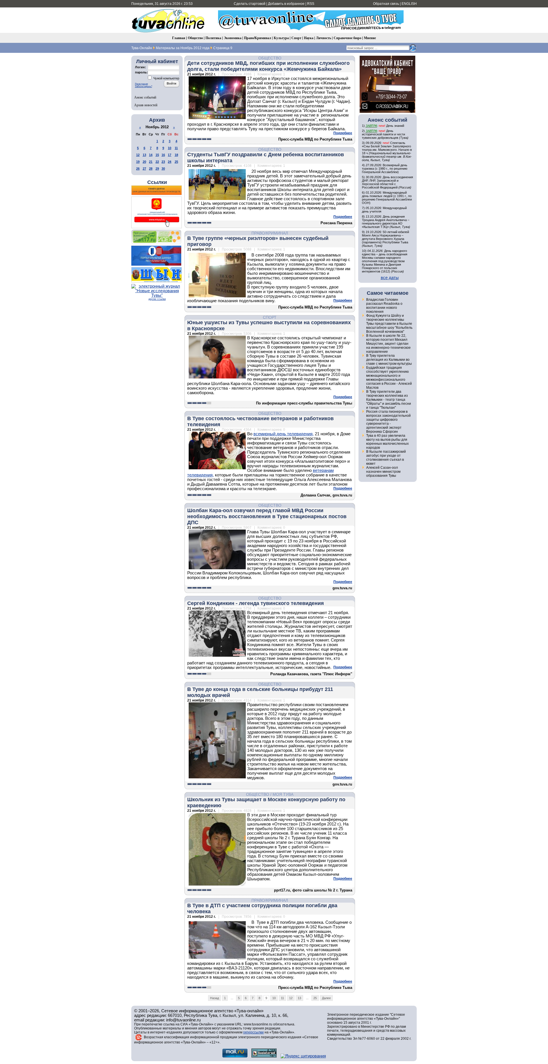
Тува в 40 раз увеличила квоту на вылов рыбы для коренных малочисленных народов (387, 442)
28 (150, 168)
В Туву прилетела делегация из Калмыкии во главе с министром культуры (389, 360)
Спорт (296, 37)
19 (138, 161)
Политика (213, 37)
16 (163, 155)
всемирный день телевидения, (283, 434)
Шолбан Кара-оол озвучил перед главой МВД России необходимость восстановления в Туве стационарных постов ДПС (266, 516)
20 (144, 161)
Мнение (370, 37)
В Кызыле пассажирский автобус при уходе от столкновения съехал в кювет (386, 458)
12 (138, 155)
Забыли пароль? (143, 86)
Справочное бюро (347, 37)
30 (163, 168)
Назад (214, 998)
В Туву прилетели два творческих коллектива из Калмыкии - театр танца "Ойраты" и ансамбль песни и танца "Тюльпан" (388, 400)
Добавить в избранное (286, 4)
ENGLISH (409, 4)
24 (169, 161)
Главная (178, 37)
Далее (326, 998)
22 (157, 161)
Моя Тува (283, 794)
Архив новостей (145, 105)
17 (169, 155)
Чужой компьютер (165, 78)
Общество (195, 37)
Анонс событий (145, 97)
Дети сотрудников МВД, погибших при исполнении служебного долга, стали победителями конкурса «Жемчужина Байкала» (268, 66)
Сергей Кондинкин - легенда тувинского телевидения (255, 603)
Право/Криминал (257, 37)
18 (176, 155)
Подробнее (342, 133)
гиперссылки (253, 1032)
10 (169, 148)
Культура (281, 37)
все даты (390, 277)
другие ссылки (157, 299)
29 (157, 168)
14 (150, 155)
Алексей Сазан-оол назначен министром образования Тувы (383, 472)
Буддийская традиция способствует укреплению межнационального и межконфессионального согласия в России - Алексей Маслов (389, 378)
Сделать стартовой (249, 4)
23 (163, 161)
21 (150, 161)
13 (144, 155)
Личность (323, 37)
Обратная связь (386, 4)
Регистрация (141, 84)
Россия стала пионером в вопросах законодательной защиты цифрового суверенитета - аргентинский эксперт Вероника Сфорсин (388, 422)
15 (157, 155)
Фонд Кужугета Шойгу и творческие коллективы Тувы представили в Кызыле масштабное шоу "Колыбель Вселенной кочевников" (389, 324)
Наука (308, 37)
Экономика (232, 37)
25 (176, 161)
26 (138, 168)
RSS (310, 4)
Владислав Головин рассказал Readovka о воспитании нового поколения (384, 306)
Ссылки (157, 182)
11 (176, 148)
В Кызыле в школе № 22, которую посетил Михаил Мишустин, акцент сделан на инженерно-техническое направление (388, 344)
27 (144, 168)
